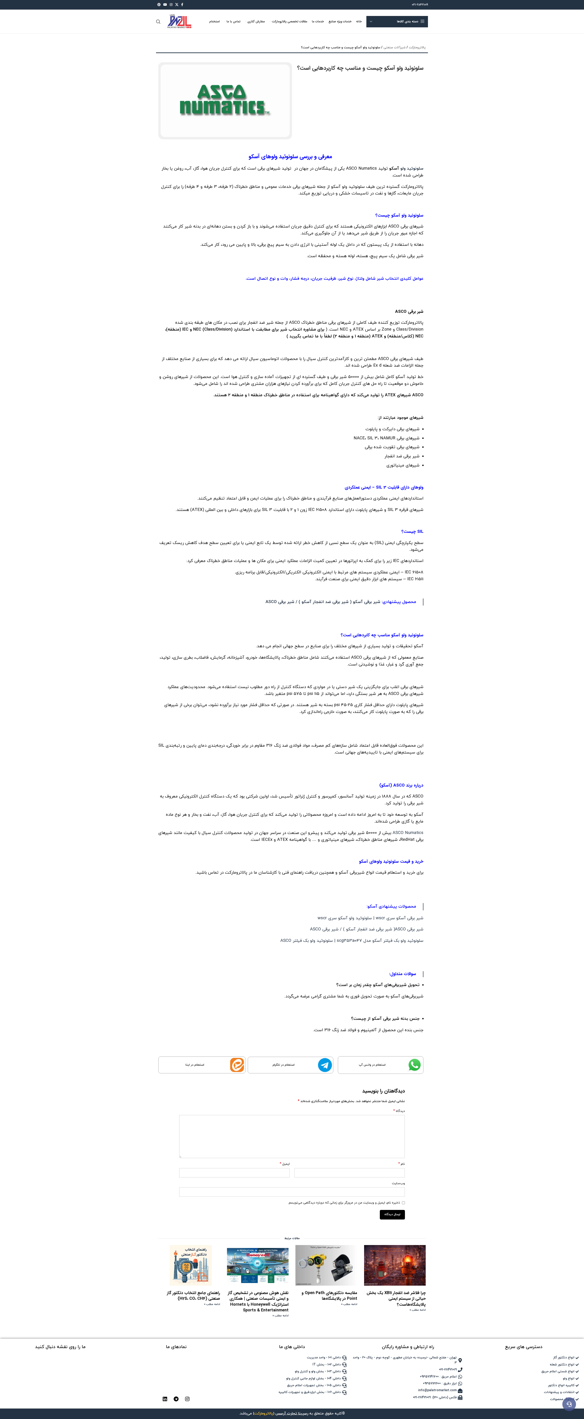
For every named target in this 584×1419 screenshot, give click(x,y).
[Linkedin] (165, 1399)
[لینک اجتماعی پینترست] (159, 5)
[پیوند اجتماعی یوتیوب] (165, 5)
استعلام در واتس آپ (372, 1065)
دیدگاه (399, 1111)
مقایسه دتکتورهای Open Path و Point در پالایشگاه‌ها (329, 1296)
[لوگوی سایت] (179, 21)
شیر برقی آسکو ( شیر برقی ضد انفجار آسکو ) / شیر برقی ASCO (323, 602)
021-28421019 (420, 5)
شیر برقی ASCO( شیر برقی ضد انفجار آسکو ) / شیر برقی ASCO (366, 929)
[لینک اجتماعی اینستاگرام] (171, 5)
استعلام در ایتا (194, 1065)
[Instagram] (187, 1399)
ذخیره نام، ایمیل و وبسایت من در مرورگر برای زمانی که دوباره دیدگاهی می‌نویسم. (344, 1203)
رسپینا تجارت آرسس (291, 1413)
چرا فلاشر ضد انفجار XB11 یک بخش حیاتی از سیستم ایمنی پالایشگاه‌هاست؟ (396, 1299)
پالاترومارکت (417, 47)
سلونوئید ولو (411, 168)
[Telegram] (176, 1399)
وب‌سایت (398, 1183)
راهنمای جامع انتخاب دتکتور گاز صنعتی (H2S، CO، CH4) (193, 1296)
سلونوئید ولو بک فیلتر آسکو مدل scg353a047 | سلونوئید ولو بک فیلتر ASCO (351, 941)
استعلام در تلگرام (284, 1065)
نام (401, 1164)
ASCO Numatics (408, 833)
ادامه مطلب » (418, 1310)
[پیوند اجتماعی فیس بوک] (182, 5)
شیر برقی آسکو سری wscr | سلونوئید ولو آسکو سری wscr (370, 918)
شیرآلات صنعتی (394, 47)
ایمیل (285, 1164)
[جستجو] (158, 21)
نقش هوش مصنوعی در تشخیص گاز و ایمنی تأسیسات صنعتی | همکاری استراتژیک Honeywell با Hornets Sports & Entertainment (258, 1301)
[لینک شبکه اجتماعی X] (177, 5)
